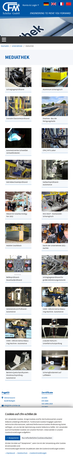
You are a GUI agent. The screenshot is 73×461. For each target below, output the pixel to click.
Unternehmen (17, 46)
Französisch (61, 3)
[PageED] (11, 8)
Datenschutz (22, 453)
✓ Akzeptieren (12, 438)
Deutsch (46, 3)
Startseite (5, 46)
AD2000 (44, 398)
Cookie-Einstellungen (38, 453)
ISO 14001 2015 (47, 403)
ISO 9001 (45, 407)
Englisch (53, 3)
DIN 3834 (45, 401)
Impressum (10, 453)
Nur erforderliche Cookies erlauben (37, 438)
